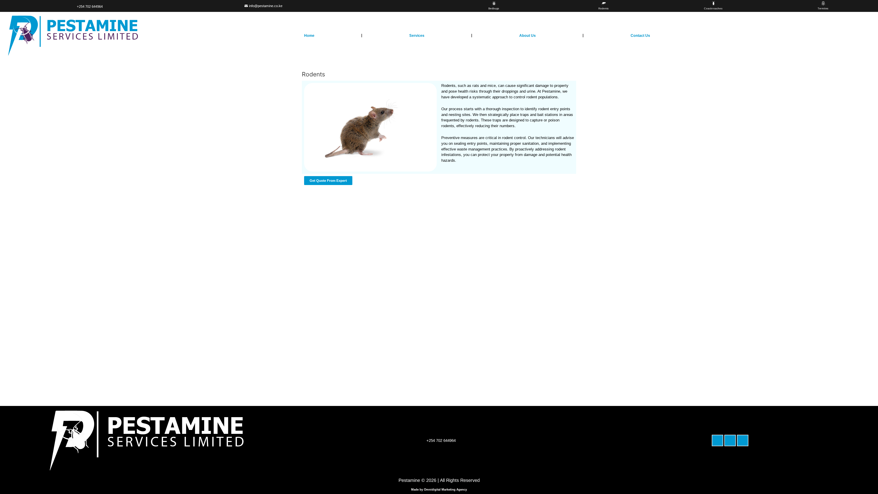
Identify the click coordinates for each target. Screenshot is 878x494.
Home (309, 36)
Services (416, 36)
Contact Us (640, 36)
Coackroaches (713, 8)
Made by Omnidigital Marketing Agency (439, 489)
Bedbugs (494, 8)
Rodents (603, 8)
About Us (527, 36)
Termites (823, 8)
